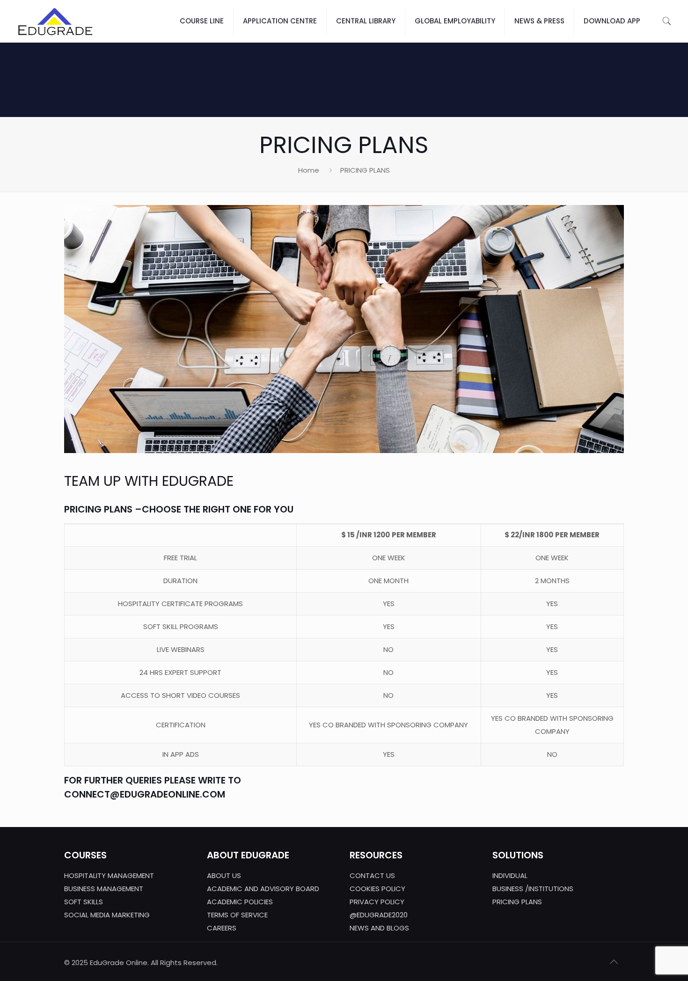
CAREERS (221, 928)
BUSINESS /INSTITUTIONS (532, 888)
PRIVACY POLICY (377, 902)
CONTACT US (372, 875)
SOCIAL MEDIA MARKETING (107, 915)
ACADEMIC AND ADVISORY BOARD (263, 888)
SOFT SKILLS (83, 902)
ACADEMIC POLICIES (240, 902)
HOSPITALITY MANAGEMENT (109, 875)
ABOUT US (224, 875)
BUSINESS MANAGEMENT (103, 888)
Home (308, 170)
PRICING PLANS (517, 902)
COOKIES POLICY (377, 888)
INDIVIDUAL (509, 875)
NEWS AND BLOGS (379, 928)
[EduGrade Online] (55, 21)
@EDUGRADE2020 (379, 915)
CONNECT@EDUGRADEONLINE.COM (144, 794)
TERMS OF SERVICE (237, 915)
